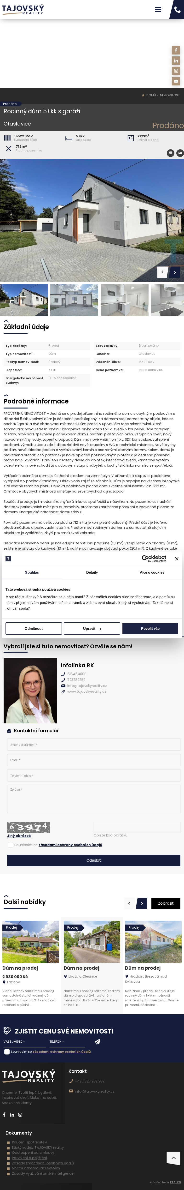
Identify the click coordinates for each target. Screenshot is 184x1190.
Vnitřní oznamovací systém (36, 1168)
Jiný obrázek (19, 835)
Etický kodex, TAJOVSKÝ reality (38, 1147)
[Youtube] (176, 81)
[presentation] (130, 903)
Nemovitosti (170, 95)
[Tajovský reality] (23, 9)
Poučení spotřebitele (29, 1142)
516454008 (76, 674)
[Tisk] (170, 153)
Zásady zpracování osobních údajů (43, 1163)
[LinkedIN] (176, 60)
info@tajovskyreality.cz (87, 685)
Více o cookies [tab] (152, 572)
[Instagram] (176, 71)
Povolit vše (150, 628)
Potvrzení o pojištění (29, 1157)
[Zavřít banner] (176, 558)
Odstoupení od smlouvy (33, 1152)
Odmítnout (34, 628)
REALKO (175, 1182)
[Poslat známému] (180, 153)
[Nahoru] (173, 1158)
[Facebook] (176, 50)
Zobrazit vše (166, 905)
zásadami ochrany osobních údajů (70, 844)
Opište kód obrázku (110, 835)
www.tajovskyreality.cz (86, 691)
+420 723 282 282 (89, 1081)
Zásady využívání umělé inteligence (43, 1173)
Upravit (89, 628)
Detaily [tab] (92, 572)
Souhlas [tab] (32, 572)
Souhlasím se (26, 844)
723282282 (76, 679)
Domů (151, 95)
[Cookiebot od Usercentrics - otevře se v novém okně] (145, 558)
